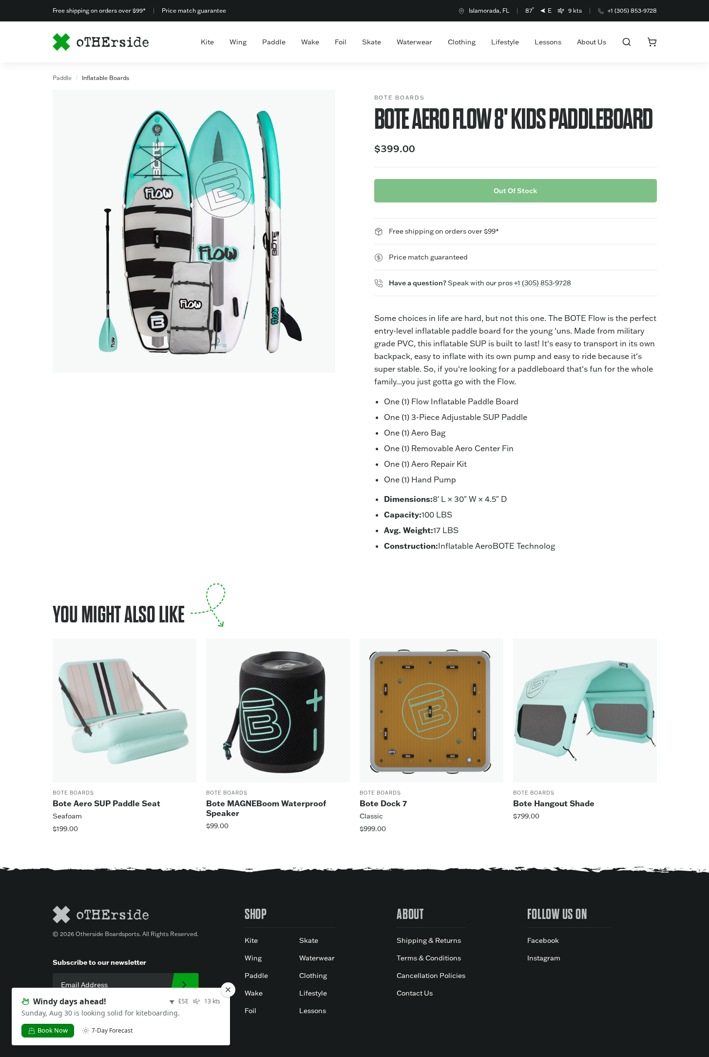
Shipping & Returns (429, 940)
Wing (238, 42)
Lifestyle (505, 42)
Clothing (462, 42)
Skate (371, 42)
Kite (207, 42)
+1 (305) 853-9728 (632, 10)
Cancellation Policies (431, 975)
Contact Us (415, 993)
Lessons (548, 42)
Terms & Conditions (429, 958)
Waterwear (414, 42)
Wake (310, 42)
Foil (340, 42)
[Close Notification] (228, 989)
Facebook (543, 940)
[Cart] (652, 42)
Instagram (543, 958)
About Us (591, 42)
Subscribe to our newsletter (99, 962)
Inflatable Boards (105, 77)
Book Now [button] (53, 1030)
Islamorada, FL (489, 10)
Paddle (274, 42)
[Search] (627, 42)
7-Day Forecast (112, 1031)
